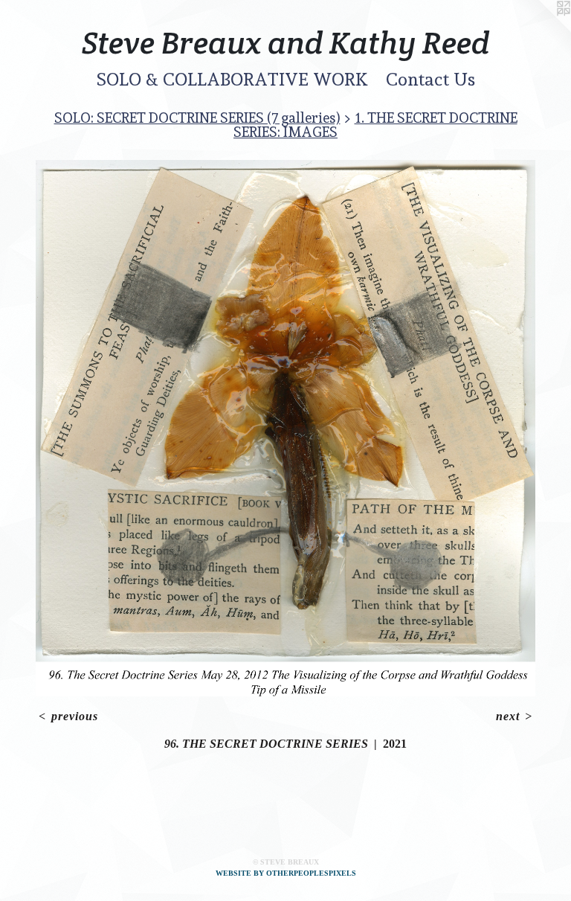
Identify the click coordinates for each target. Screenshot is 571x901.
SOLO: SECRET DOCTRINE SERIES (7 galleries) (197, 117)
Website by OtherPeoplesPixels (286, 873)
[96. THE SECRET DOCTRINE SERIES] (285, 428)
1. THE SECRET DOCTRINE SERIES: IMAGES (375, 124)
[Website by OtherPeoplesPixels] (541, 30)
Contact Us (430, 79)
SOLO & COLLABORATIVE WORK (232, 79)
